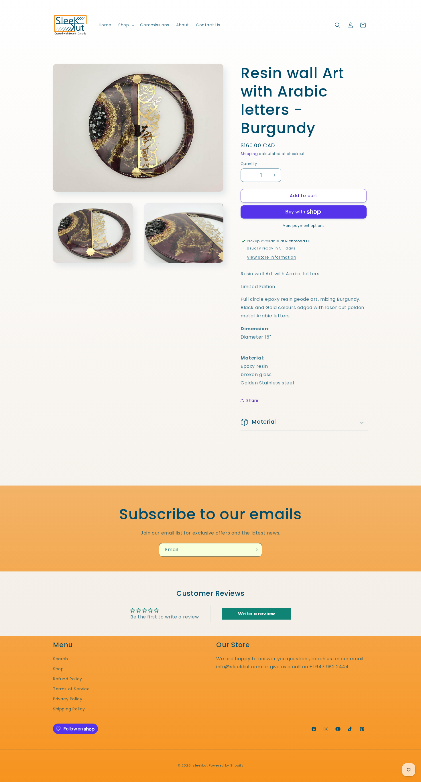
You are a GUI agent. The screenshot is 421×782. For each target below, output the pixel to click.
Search (60, 659)
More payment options (304, 225)
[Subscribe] (255, 550)
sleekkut (200, 765)
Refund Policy (67, 679)
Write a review (256, 613)
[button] (126, 25)
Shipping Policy (69, 709)
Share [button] (252, 400)
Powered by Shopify (226, 765)
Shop (58, 669)
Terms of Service (71, 689)
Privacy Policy (67, 699)
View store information (271, 257)
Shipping (249, 153)
